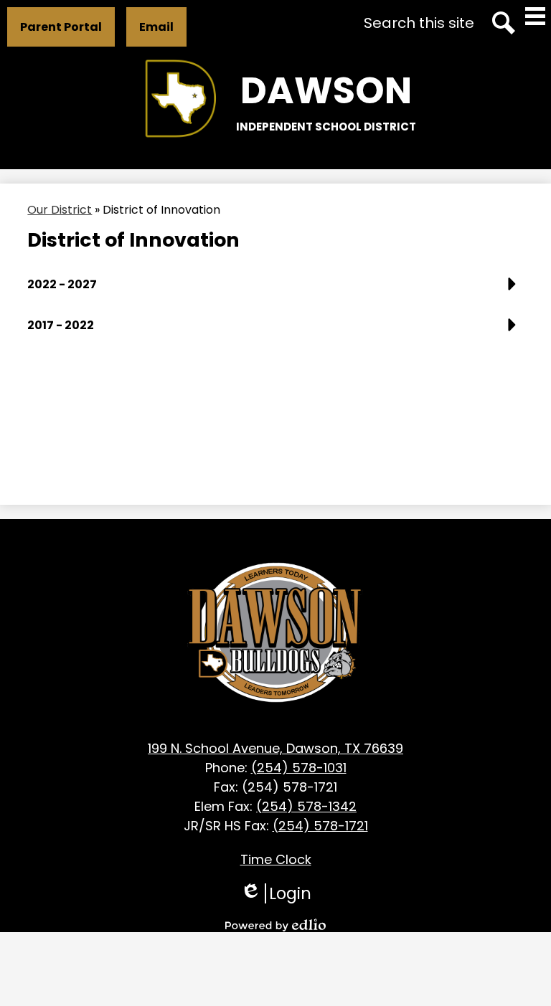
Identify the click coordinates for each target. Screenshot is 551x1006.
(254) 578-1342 (306, 806)
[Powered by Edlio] (275, 925)
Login (275, 893)
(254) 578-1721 (320, 826)
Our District (59, 209)
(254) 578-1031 (299, 768)
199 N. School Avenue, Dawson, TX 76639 (275, 748)
